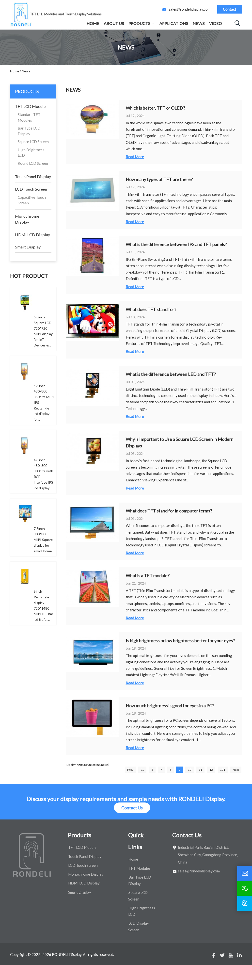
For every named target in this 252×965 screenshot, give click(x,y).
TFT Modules (139, 868)
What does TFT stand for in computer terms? (169, 510)
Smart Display (28, 247)
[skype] (244, 903)
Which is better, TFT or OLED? (155, 108)
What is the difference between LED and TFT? (171, 374)
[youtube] (230, 955)
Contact (229, 9)
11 (200, 769)
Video (215, 23)
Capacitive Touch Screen (32, 200)
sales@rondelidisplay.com (189, 9)
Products (139, 23)
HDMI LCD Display (32, 234)
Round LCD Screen (33, 163)
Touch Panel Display (33, 176)
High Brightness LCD (31, 152)
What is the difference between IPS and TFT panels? (176, 244)
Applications (173, 23)
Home (93, 23)
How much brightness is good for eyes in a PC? (170, 705)
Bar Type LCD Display (29, 131)
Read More (135, 156)
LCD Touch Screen (31, 189)
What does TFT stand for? (151, 309)
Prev (130, 769)
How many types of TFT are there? (159, 179)
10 (189, 769)
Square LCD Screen (33, 141)
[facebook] (213, 955)
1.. (142, 769)
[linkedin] (239, 955)
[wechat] (244, 888)
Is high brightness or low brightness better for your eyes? (180, 640)
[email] (244, 873)
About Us (114, 23)
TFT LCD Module (30, 106)
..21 (222, 769)
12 (211, 769)
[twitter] (222, 955)
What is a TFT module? (148, 575)
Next (236, 769)
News (199, 23)
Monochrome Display (27, 219)
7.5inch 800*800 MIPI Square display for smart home (43, 539)
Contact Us (132, 807)
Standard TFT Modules (29, 117)
